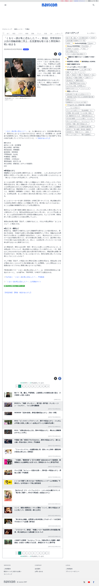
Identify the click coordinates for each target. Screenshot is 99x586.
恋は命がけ (69, 80)
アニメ (39, 33)
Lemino (77, 48)
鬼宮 (67, 75)
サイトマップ (8, 574)
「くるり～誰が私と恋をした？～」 (16, 131)
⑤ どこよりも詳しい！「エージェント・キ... (80, 121)
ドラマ (20, 33)
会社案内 (37, 569)
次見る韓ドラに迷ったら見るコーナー (77, 94)
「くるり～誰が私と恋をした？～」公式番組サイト (23, 281)
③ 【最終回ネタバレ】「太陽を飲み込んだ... (80, 116)
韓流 (14, 33)
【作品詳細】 (8, 292)
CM (51, 33)
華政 (80, 75)
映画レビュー (70, 99)
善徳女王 (86, 75)
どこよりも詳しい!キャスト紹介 (77, 67)
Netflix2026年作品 (80, 43)
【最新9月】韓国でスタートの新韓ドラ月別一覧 (81, 58)
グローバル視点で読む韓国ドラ (75, 54)
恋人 (93, 75)
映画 (27, 33)
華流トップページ (72, 91)
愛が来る (69, 77)
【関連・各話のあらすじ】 (22, 292)
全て (8, 33)
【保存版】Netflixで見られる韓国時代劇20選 (79, 97)
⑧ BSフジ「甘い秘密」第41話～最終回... (79, 129)
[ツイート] (55, 54)
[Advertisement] (49, 17)
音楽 (45, 33)
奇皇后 (74, 75)
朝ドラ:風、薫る (71, 38)
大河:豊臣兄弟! (83, 38)
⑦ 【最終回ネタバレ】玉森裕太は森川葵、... (80, 126)
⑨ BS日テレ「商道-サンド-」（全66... (78, 132)
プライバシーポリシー (72, 571)
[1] (16, 386)
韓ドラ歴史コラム (71, 51)
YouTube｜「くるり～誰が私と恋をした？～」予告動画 (25, 277)
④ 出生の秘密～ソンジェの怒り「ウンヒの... (80, 118)
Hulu (85, 48)
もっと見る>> (72, 107)
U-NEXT (68, 48)
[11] (48, 386)
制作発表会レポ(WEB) (88, 61)
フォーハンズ (85, 88)
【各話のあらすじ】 (44, 138)
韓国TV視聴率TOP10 (73, 64)
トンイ (82, 72)
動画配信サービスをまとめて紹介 (76, 102)
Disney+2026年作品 (73, 46)
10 (45, 386)
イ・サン (74, 72)
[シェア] (59, 54)
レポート (58, 33)
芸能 (32, 33)
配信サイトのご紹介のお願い (12, 571)
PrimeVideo (86, 46)
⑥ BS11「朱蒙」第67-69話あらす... (77, 124)
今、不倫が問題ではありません (75, 83)
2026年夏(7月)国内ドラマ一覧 (75, 40)
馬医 (67, 72)
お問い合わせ (39, 571)
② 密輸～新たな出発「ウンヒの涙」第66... (79, 113)
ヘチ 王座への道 (85, 69)
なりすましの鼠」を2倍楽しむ (75, 86)
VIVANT (93, 38)
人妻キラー (88, 77)
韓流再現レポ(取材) (73, 61)
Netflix (69, 43)
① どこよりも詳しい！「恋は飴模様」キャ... (80, 110)
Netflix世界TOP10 (73, 69)
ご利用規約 (69, 569)
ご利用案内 (7, 569)
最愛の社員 (79, 80)
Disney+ (91, 43)
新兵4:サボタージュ (72, 88)
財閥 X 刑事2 (78, 77)
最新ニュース (18, 29)
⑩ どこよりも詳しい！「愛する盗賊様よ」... (80, 134)
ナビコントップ (7, 29)
